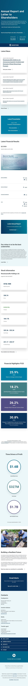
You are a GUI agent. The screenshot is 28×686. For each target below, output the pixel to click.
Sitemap (4, 649)
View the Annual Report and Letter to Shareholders (12, 32)
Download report (12, 229)
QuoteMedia (15, 673)
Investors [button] (15, 45)
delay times (15, 675)
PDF (26, 179)
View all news (4, 108)
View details (13, 39)
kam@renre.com (4, 613)
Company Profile (6, 641)
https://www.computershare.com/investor (8, 633)
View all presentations (13, 130)
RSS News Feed (5, 647)
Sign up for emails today (13, 586)
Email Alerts (5, 638)
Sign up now (22, 39)
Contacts (4, 644)
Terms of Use (16, 679)
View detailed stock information (8, 352)
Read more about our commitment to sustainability (12, 569)
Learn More (3, 262)
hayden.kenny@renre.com (5, 623)
